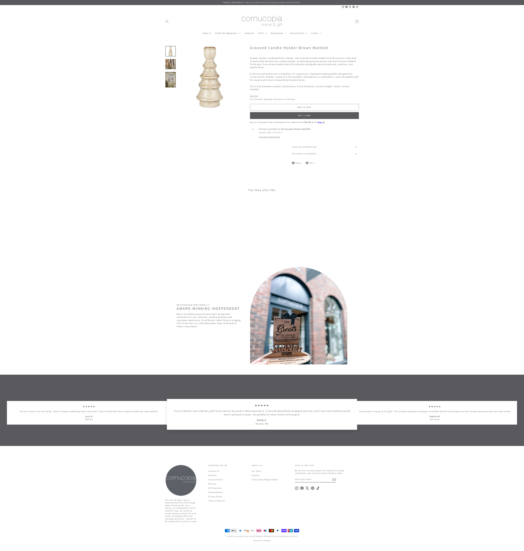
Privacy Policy (215, 496)
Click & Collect (215, 479)
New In (207, 33)
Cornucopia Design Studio (265, 479)
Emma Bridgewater (226, 33)
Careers (255, 475)
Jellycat (249, 33)
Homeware (277, 33)
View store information (269, 137)
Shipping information (304, 147)
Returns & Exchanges (304, 154)
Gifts (261, 33)
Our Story (256, 471)
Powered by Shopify (262, 541)
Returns (212, 484)
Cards (315, 33)
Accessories (297, 33)
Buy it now (304, 115)
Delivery (212, 475)
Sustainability (215, 492)
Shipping (268, 99)
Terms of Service (216, 501)
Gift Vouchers (215, 488)
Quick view (188, 241)
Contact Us (213, 471)
